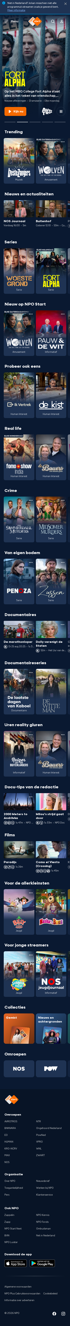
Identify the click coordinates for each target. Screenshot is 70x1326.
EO (6, 1135)
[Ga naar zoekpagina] (53, 21)
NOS (7, 1162)
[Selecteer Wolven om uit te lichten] (9, 120)
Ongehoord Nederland (49, 1128)
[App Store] (15, 1263)
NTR (38, 1121)
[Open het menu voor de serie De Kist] (62, 376)
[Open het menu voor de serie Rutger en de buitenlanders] (30, 734)
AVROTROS (10, 1121)
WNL (39, 1148)
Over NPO (9, 1181)
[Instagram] (63, 1314)
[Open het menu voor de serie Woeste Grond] (30, 252)
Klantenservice (44, 1195)
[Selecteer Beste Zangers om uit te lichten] (35, 120)
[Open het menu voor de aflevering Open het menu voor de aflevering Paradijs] (30, 845)
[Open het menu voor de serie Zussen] (62, 562)
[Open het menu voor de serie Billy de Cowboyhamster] (30, 893)
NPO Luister (11, 1242)
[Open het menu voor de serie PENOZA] (30, 562)
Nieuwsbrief (42, 1181)
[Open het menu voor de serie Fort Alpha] (62, 252)
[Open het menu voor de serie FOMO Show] (30, 438)
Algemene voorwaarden (18, 1286)
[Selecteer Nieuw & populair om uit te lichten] (60, 120)
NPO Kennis (42, 1215)
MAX (7, 1155)
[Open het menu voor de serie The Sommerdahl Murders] (30, 500)
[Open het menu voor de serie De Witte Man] (62, 672)
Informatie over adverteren (19, 1300)
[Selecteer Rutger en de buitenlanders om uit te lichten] (47, 120)
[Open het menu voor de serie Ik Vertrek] (30, 376)
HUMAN (8, 1142)
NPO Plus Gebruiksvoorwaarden (22, 1293)
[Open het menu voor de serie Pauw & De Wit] (62, 314)
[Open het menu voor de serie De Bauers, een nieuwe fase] (62, 438)
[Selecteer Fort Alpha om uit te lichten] (22, 120)
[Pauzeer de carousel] (61, 111)
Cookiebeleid (50, 1293)
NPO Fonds (42, 1222)
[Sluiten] (65, 3)
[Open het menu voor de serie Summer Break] (30, 955)
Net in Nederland (45, 1235)
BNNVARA (10, 1128)
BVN (6, 1235)
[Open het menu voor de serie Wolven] (62, 142)
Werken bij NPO (45, 1188)
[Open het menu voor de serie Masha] (62, 893)
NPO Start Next (13, 1228)
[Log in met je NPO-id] (61, 21)
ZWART (40, 1155)
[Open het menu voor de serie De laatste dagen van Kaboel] (30, 672)
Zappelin (9, 1215)
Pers (6, 1195)
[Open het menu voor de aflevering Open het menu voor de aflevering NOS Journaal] (30, 204)
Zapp (7, 1222)
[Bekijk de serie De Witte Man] (51, 691)
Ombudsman (43, 1228)
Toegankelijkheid (13, 1188)
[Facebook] (54, 1314)
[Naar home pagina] (35, 21)
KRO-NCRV (10, 1148)
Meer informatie (16, 10)
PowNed (41, 1135)
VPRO (39, 1142)
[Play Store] (42, 1263)
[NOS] (19, 1068)
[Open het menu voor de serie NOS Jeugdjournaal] (62, 955)
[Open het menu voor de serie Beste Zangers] (30, 142)
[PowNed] (51, 1068)
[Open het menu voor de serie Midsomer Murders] (62, 500)
